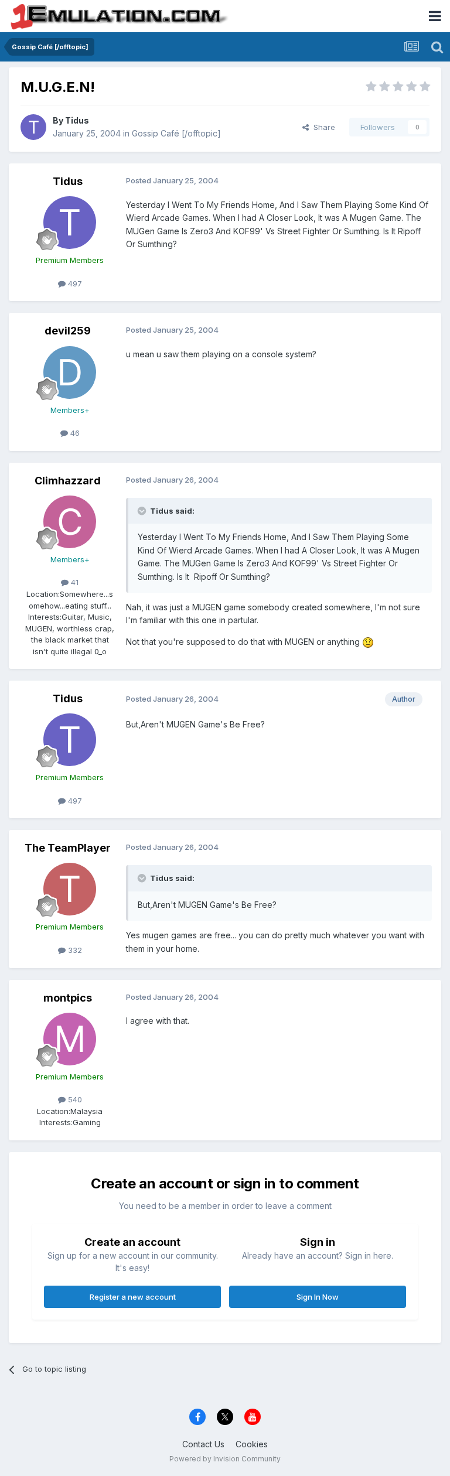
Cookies (252, 1444)
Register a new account (133, 1296)
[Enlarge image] (368, 642)
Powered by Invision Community (225, 1458)
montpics (67, 998)
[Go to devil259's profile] (69, 372)
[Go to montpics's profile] (69, 1039)
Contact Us (203, 1444)
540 (74, 1099)
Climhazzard (68, 480)
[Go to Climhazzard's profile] (69, 522)
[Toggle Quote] (143, 510)
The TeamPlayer (68, 848)
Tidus (77, 120)
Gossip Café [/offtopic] (176, 133)
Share (322, 127)
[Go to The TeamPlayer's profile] (69, 889)
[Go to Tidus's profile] (33, 127)
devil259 (68, 330)
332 (74, 950)
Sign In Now (317, 1296)
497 (74, 283)
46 (74, 433)
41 (74, 582)
